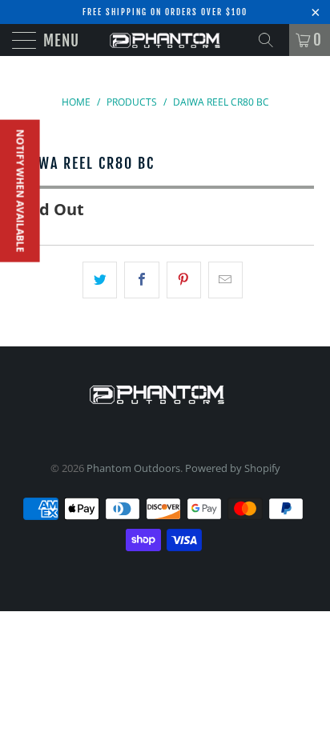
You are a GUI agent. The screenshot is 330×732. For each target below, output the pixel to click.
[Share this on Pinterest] (184, 280)
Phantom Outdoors (133, 468)
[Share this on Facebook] (141, 280)
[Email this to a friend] (225, 280)
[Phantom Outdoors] (165, 40)
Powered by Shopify (232, 468)
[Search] (271, 40)
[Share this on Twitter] (99, 280)
